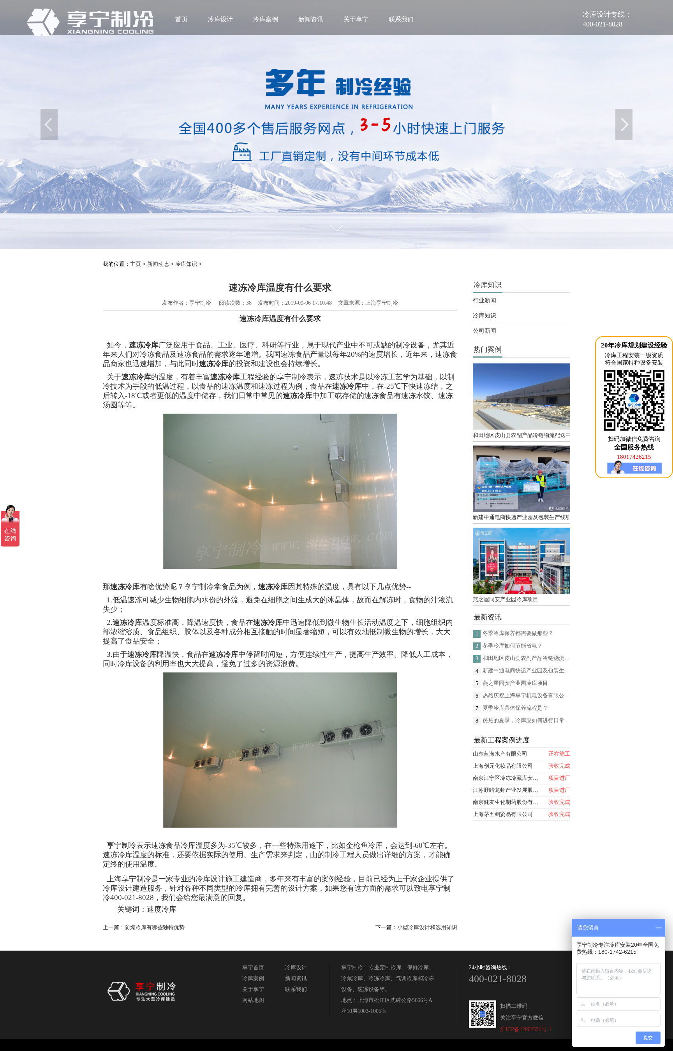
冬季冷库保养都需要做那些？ (518, 633)
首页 (181, 19)
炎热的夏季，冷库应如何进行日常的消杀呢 (526, 720)
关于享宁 (356, 19)
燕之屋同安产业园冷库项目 (505, 599)
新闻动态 (158, 264)
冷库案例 (265, 19)
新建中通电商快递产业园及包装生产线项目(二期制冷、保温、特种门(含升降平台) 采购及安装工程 (521, 517)
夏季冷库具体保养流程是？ (515, 708)
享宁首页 (253, 967)
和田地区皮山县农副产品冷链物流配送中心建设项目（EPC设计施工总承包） (521, 435)
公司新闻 (484, 331)
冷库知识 (186, 264)
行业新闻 (484, 300)
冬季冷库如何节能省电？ (513, 646)
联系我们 (401, 19)
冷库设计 (220, 19)
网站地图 (253, 1000)
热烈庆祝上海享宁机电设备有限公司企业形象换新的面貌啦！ (526, 695)
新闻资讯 (310, 19)
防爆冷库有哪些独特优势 (155, 927)
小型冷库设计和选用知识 (427, 927)
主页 (135, 264)
